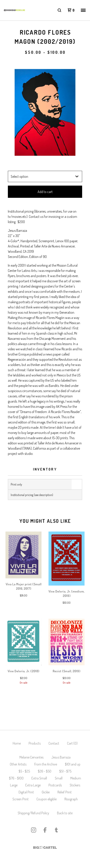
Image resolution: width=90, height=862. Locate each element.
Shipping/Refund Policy (33, 813)
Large (13, 785)
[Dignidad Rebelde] (14, 10)
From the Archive (45, 764)
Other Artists (18, 764)
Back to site (65, 813)
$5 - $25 (24, 771)
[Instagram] (34, 830)
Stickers (75, 785)
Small (58, 778)
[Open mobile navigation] (83, 10)
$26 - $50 (44, 771)
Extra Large (33, 785)
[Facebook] (45, 830)
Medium (75, 778)
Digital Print (26, 792)
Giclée (46, 792)
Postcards (55, 785)
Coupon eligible (46, 799)
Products (35, 743)
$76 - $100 (16, 778)
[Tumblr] (56, 830)
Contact (53, 743)
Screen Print (20, 799)
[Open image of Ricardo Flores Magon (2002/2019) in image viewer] (45, 113)
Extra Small (39, 778)
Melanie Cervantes (31, 757)
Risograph (71, 799)
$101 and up (72, 764)
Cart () (72, 743)
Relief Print (64, 792)
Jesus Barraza (61, 757)
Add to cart (45, 192)
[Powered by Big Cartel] (45, 847)
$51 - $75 (65, 771)
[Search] (59, 10)
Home (17, 743)
